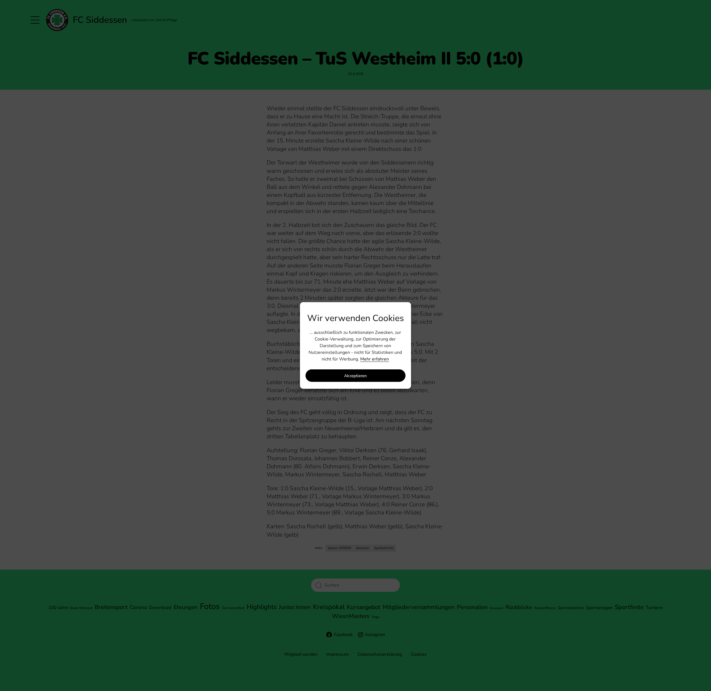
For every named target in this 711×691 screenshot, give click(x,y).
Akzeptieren (355, 376)
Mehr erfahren (374, 359)
